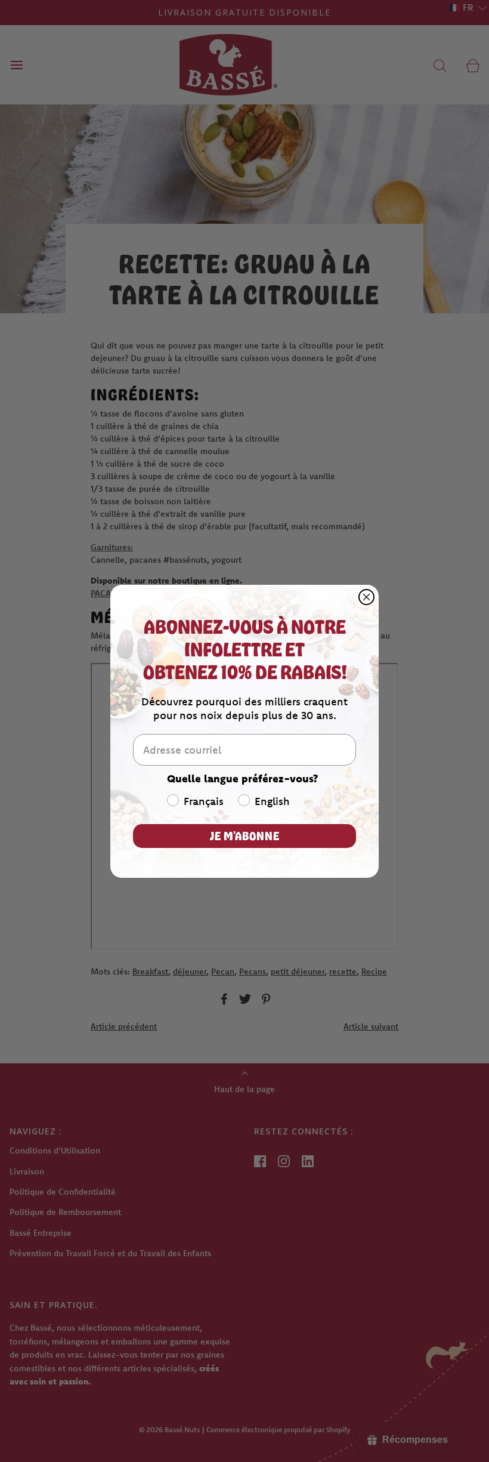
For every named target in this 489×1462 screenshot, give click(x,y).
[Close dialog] (366, 597)
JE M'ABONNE (245, 836)
